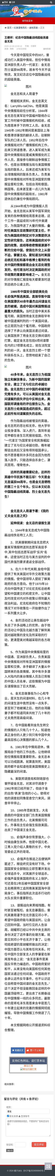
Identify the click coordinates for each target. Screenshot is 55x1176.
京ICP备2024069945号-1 (34, 1171)
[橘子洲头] (26, 11)
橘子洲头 (18, 1171)
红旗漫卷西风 (20, 27)
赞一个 (35, 1050)
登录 (6, 2)
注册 (13, 2)
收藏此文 (18, 1050)
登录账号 (24, 1116)
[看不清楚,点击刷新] (9, 1150)
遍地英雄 (33, 27)
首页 (9, 27)
